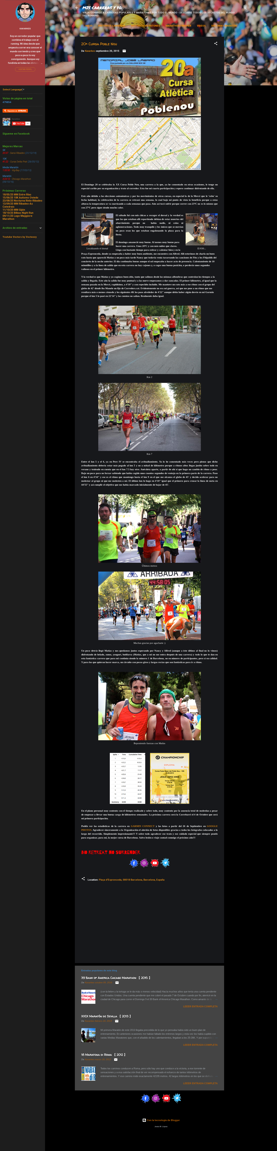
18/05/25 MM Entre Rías (17, 194)
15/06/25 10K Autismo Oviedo (20, 197)
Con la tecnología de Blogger (163, 1120)
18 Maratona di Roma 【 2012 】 (104, 1055)
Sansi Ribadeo (17, 153)
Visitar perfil (25, 69)
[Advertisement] (252, 57)
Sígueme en (12, 111)
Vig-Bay (16, 170)
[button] (216, 43)
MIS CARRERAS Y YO (102, 7)
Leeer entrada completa (200, 1006)
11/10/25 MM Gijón (14, 209)
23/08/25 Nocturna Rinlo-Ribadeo (22, 200)
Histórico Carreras (111, 25)
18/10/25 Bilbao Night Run (18, 212)
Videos (201, 25)
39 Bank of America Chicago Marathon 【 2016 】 (116, 978)
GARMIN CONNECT (143, 826)
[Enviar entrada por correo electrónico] (124, 52)
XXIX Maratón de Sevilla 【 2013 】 (106, 1016)
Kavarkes (25, 28)
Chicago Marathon (21, 178)
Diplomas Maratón (224, 25)
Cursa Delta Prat (18, 161)
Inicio (88, 25)
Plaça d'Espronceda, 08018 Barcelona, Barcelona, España (131, 879)
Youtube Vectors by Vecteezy (20, 236)
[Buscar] (245, 9)
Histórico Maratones (145, 25)
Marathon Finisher (178, 25)
